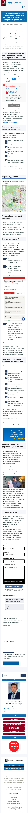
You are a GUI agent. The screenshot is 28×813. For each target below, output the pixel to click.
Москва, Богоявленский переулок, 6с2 (13, 712)
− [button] (3, 189)
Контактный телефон (8, 558)
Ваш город (6, 552)
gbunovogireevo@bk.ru (14, 92)
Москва (14, 795)
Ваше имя (5, 545)
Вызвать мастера (14, 731)
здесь (21, 507)
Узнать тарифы (14, 719)
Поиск (23, 675)
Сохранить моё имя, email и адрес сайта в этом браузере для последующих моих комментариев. (14, 656)
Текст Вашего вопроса (9, 564)
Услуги (16, 24)
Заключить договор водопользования (14, 728)
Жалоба (20, 24)
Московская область (14, 801)
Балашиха (14, 797)
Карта (7, 24)
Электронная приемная (14, 734)
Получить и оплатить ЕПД (14, 722)
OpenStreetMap (18, 211)
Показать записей (13, 79)
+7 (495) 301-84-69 (12, 91)
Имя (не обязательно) (8, 641)
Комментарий (6, 625)
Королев (14, 799)
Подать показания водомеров (14, 724)
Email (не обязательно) (8, 648)
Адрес (4, 24)
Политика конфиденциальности (14, 768)
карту (4, 170)
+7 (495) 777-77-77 (9, 708)
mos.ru (19, 258)
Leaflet (11, 211)
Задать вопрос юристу (14, 586)
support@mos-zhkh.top (14, 765)
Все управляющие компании (14, 803)
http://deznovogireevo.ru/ (14, 95)
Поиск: (7, 81)
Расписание (12, 24)
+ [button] (3, 186)
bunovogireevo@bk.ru (13, 93)
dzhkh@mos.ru (9, 710)
